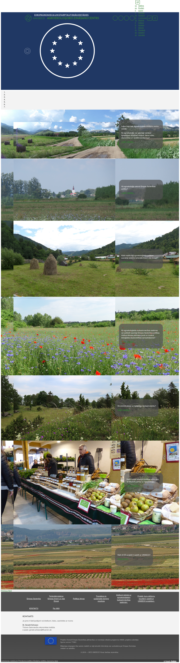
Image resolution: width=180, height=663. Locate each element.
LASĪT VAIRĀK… (128, 142)
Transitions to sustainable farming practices (101, 598)
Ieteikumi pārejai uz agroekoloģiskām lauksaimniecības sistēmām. (123, 598)
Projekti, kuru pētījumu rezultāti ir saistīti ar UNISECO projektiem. (146, 598)
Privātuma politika (25, 660)
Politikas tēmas (79, 598)
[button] (4, 590)
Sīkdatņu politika (40, 660)
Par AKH (56, 608)
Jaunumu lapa (52, 660)
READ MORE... (123, 559)
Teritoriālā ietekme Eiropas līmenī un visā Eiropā (56, 598)
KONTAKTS (33, 608)
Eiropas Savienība (34, 598)
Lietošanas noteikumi (9, 660)
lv (138, 2)
